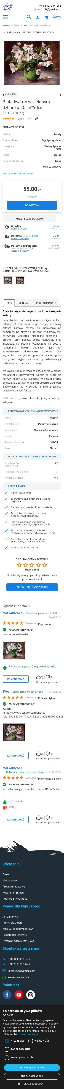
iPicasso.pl (12, 863)
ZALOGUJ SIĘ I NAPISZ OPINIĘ (32, 587)
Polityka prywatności (15, 898)
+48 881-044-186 (50, 5)
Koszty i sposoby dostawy (18, 928)
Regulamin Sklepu (13, 892)
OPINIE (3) (23, 302)
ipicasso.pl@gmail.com (47, 9)
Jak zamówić (10, 916)
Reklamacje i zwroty (15, 934)
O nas (6, 874)
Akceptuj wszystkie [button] (32, 1067)
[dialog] (32, 1047)
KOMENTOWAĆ (15, 679)
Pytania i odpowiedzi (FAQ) (18, 941)
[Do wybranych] (29, 119)
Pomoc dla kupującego (21, 906)
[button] (32, 1083)
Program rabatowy (14, 886)
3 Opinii (19, 118)
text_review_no (48, 677)
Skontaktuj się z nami (21, 948)
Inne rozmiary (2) (46, 302)
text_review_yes (38, 677)
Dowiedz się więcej (28, 1034)
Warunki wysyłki (19, 228)
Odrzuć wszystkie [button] (32, 1076)
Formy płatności (12, 922)
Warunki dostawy (20, 238)
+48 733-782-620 (19, 964)
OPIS (9, 303)
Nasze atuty (10, 880)
